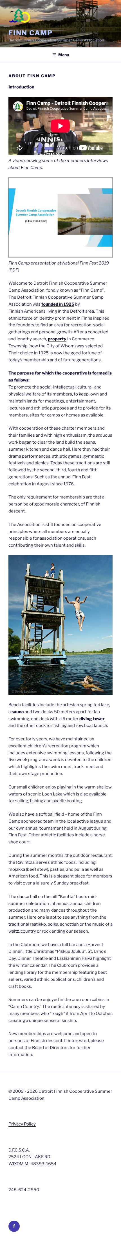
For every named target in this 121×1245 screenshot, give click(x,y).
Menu (63, 54)
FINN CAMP (30, 33)
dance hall (27, 896)
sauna (18, 711)
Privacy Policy (22, 1124)
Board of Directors (50, 1047)
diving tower (92, 718)
